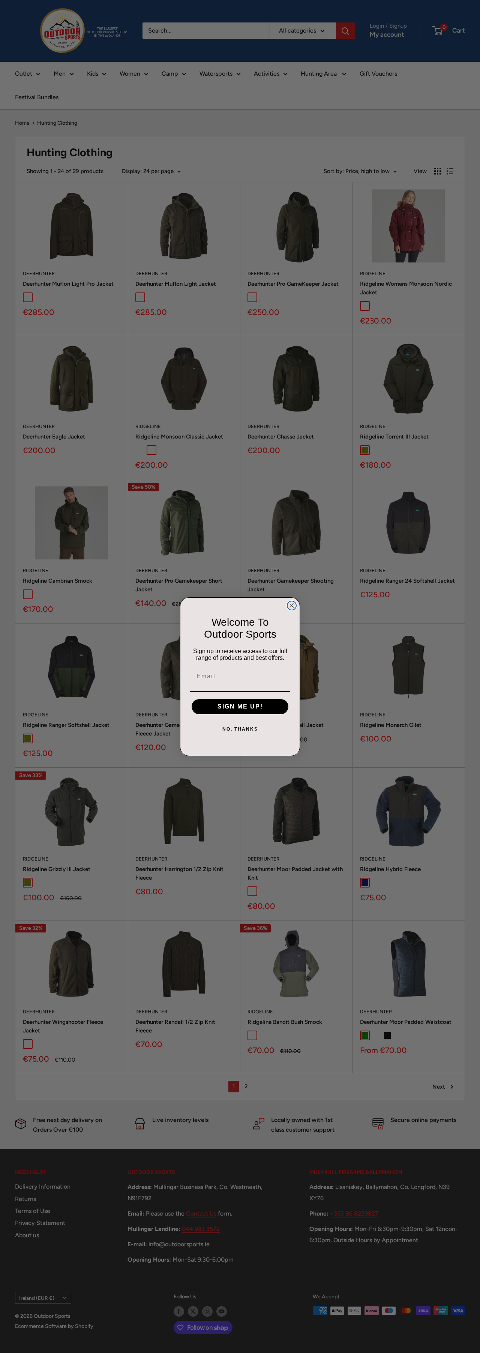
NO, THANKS (240, 729)
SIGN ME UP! (240, 706)
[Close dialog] (291, 605)
